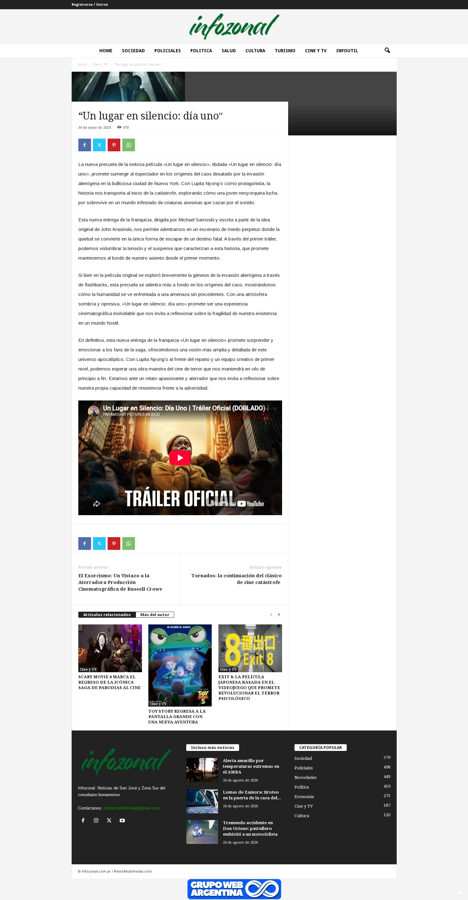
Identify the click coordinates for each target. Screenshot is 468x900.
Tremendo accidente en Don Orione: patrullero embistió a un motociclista (250, 828)
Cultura (255, 50)
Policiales (167, 50)
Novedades (305, 777)
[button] (387, 51)
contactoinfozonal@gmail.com (132, 808)
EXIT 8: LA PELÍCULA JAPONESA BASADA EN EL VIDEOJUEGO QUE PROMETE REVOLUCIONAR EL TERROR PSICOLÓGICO (249, 687)
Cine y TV (100, 64)
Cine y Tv (316, 50)
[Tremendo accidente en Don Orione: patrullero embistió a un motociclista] (202, 832)
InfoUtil (347, 50)
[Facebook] (84, 145)
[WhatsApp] (128, 145)
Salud (229, 50)
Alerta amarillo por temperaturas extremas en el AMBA (251, 766)
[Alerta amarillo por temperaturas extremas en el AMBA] (202, 770)
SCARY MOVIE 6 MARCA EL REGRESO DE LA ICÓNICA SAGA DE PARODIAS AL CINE (109, 682)
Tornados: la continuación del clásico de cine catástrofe (236, 579)
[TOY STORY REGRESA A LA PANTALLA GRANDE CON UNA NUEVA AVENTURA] (180, 665)
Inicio (82, 64)
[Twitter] (99, 145)
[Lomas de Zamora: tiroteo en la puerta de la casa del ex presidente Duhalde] (202, 801)
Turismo (285, 50)
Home (105, 50)
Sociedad (133, 50)
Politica (201, 50)
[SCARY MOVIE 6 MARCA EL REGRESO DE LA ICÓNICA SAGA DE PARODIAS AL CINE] (110, 648)
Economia (304, 796)
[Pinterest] (114, 145)
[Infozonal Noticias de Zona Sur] (234, 26)
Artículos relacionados (107, 614)
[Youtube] (123, 821)
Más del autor (154, 614)
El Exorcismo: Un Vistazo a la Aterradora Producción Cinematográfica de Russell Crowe (120, 582)
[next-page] (279, 614)
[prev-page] (271, 614)
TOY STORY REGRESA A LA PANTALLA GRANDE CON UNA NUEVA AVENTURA (177, 716)
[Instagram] (97, 821)
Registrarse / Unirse (90, 5)
